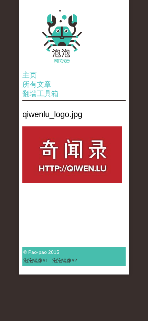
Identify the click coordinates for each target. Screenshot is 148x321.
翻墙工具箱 (40, 93)
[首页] (74, 36)
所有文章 (36, 84)
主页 (29, 75)
